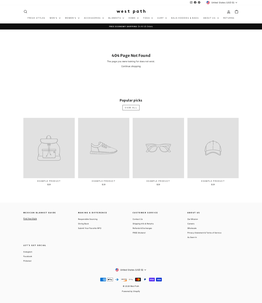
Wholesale (192, 228)
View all (131, 107)
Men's (54, 18)
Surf (161, 18)
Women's (71, 18)
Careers (190, 224)
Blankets (115, 18)
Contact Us (138, 219)
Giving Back (83, 224)
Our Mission (192, 219)
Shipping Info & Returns (143, 224)
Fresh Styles (36, 18)
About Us (210, 18)
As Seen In (192, 237)
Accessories (93, 18)
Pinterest (27, 261)
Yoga (147, 18)
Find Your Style (30, 218)
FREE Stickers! (139, 233)
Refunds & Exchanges (142, 228)
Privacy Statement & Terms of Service (204, 233)
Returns (229, 18)
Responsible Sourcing (87, 219)
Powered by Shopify (131, 291)
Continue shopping (131, 66)
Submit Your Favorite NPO (89, 228)
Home (132, 18)
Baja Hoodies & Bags (185, 18)
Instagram (27, 252)
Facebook (27, 256)
